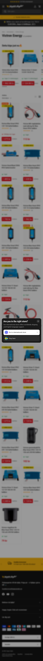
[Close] (38, 321)
